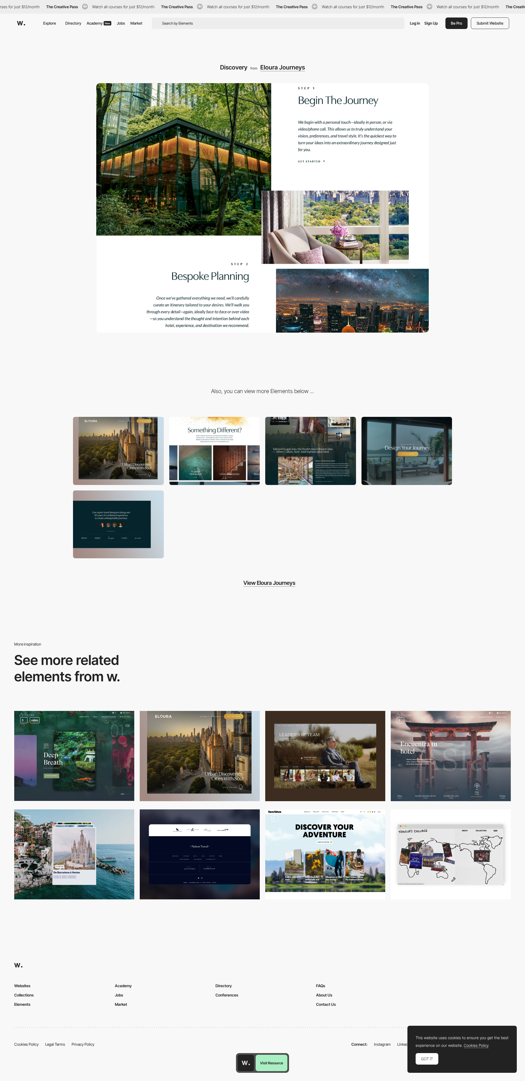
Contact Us (326, 1004)
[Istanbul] (451, 854)
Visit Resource (271, 1063)
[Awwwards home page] (246, 1063)
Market (136, 23)
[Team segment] (118, 524)
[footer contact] (406, 451)
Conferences (226, 995)
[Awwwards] (21, 23)
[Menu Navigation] (451, 756)
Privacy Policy (83, 1044)
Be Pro (456, 23)
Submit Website (490, 23)
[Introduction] (310, 451)
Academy (98, 23)
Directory (73, 23)
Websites (22, 985)
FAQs (320, 985)
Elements (22, 1004)
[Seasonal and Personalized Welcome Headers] (325, 854)
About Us (324, 995)
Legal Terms (55, 1044)
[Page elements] (118, 451)
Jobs (121, 23)
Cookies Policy (26, 1044)
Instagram (382, 1044)
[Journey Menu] (214, 451)
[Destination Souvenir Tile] (74, 854)
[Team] (325, 756)
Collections (24, 995)
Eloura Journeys (282, 67)
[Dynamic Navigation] (74, 756)
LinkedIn (404, 1044)
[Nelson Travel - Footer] (200, 854)
